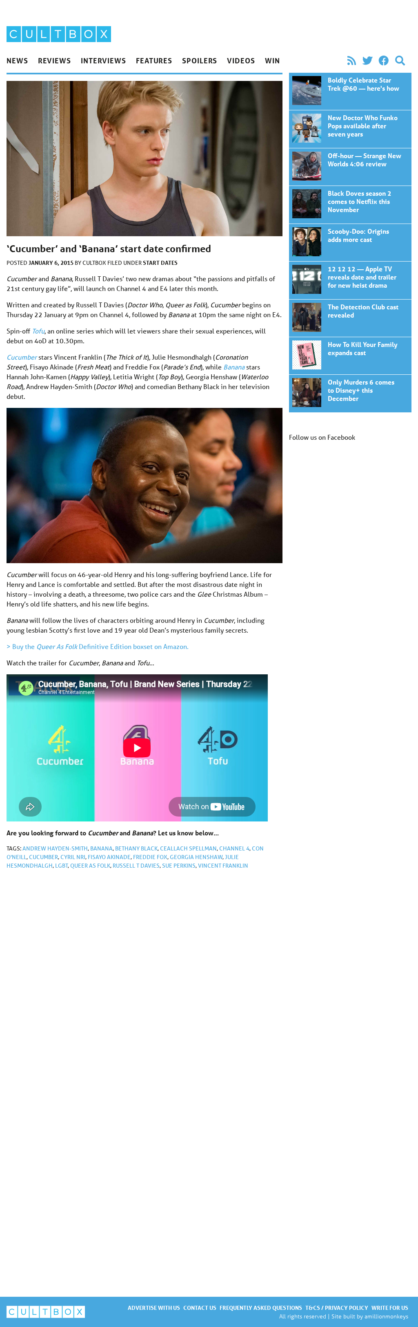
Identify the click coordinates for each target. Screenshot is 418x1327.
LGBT (61, 865)
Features (154, 60)
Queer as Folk (90, 865)
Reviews (54, 60)
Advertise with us (154, 1307)
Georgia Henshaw (196, 857)
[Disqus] (144, 985)
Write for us (389, 1307)
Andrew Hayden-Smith (55, 848)
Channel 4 (234, 848)
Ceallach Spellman (188, 848)
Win (272, 60)
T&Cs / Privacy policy (336, 1307)
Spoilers (199, 60)
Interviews (103, 60)
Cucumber (43, 857)
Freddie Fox (150, 857)
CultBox (94, 262)
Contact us (199, 1307)
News (17, 60)
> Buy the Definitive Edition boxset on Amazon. (98, 646)
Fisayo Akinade (109, 857)
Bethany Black (136, 848)
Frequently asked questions (261, 1307)
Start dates (160, 262)
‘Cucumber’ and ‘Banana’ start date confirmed (350, 91)
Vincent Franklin (223, 865)
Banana (101, 848)
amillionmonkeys (386, 1316)
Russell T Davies (136, 865)
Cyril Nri (72, 857)
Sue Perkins (179, 865)
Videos (241, 60)
